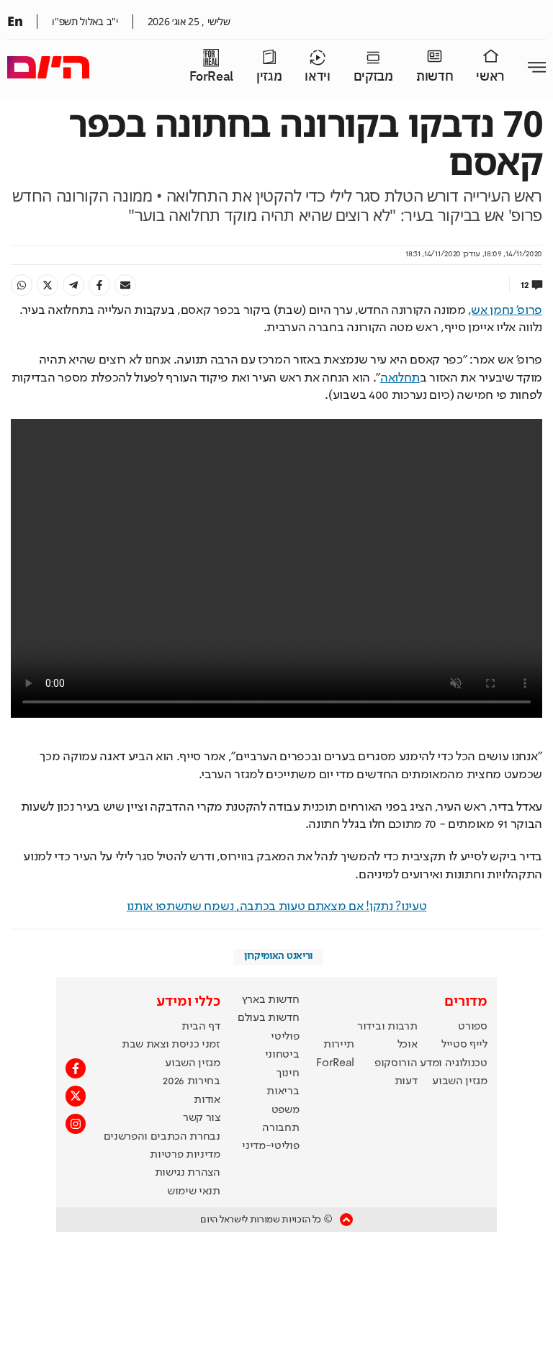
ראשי (490, 76)
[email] (125, 285)
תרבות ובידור (387, 1026)
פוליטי (285, 1036)
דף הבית (200, 1026)
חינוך (287, 1073)
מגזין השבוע (459, 1081)
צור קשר (201, 1118)
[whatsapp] (21, 285)
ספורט (472, 1026)
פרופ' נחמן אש (507, 310)
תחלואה (400, 377)
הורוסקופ (395, 1063)
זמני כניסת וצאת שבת (171, 1044)
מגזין (269, 76)
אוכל (407, 1044)
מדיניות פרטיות (185, 1155)
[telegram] (73, 285)
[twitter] (47, 285)
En (14, 21)
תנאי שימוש (193, 1191)
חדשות (434, 76)
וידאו (317, 76)
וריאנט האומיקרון (278, 956)
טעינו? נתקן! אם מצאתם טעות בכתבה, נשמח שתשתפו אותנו (277, 906)
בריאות (282, 1091)
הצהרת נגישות (187, 1173)
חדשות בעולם (268, 1018)
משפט (285, 1110)
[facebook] (99, 285)
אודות (207, 1100)
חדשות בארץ (271, 1000)
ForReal (211, 76)
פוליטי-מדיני (270, 1146)
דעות (406, 1081)
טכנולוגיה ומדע (453, 1063)
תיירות (338, 1044)
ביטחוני (282, 1054)
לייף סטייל (464, 1044)
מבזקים (373, 76)
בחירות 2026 (191, 1081)
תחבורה (280, 1128)
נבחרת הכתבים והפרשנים (162, 1137)
